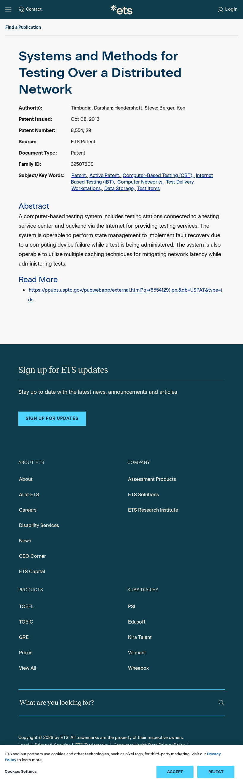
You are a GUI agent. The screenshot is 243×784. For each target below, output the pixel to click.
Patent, (79, 175)
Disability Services (39, 525)
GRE (24, 637)
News (25, 541)
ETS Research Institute (153, 510)
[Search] (221, 702)
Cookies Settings (21, 771)
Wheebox (138, 668)
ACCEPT (175, 771)
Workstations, (87, 188)
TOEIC (26, 622)
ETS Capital (32, 571)
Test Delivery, (180, 182)
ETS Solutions (143, 494)
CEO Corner (32, 556)
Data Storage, (120, 188)
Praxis (25, 653)
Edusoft (137, 622)
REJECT (215, 771)
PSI (131, 606)
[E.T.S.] (121, 9)
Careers (27, 510)
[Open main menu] (8, 9)
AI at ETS (29, 494)
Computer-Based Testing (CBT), (159, 175)
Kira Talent (140, 637)
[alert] (121, 176)
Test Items (148, 188)
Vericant (137, 653)
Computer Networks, (141, 182)
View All (27, 668)
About (26, 479)
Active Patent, (105, 175)
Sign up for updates (52, 418)
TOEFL (26, 606)
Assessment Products (152, 479)
